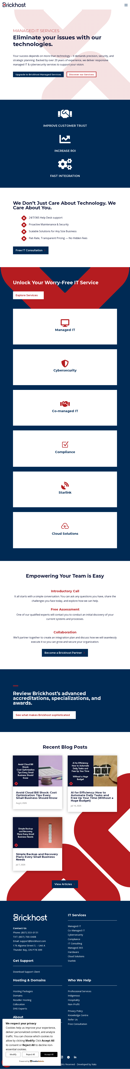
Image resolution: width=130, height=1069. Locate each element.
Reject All (30, 1054)
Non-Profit (74, 1004)
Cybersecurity (75, 934)
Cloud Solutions (76, 956)
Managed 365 (75, 947)
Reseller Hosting (22, 999)
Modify (13, 1054)
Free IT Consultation (29, 250)
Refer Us (73, 1019)
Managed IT (74, 926)
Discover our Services (81, 74)
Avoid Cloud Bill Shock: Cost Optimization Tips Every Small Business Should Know (36, 795)
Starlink (72, 960)
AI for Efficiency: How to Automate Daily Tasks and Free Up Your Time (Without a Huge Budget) (92, 796)
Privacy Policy (75, 1010)
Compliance (74, 939)
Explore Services (27, 295)
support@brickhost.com (33, 941)
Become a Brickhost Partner (63, 652)
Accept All (48, 1054)
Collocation (19, 1004)
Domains (18, 995)
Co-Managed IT (76, 930)
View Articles (63, 884)
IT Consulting (75, 943)
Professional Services (79, 991)
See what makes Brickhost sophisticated (43, 715)
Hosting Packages (23, 991)
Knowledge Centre (78, 1015)
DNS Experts (20, 1008)
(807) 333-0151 (30, 932)
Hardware (73, 952)
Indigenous (74, 995)
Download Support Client (26, 971)
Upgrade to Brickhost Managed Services (38, 74)
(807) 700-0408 (27, 936)
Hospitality (74, 999)
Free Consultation (77, 1023)
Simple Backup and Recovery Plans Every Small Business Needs (37, 857)
